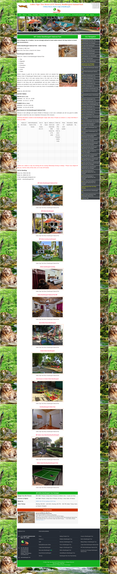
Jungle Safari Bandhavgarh (44, 547)
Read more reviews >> (40, 519)
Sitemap (92, 14)
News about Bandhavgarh (44, 550)
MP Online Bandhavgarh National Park (89, 547)
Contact (29, 14)
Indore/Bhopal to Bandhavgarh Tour (67, 552)
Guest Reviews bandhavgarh (45, 552)
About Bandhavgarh (51, 14)
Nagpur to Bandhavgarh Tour (66, 547)
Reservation (35, 14)
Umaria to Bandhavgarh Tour (87, 536)
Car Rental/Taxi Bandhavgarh (78, 14)
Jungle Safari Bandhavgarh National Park (89, 544)
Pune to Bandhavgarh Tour (65, 544)
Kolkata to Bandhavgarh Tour (66, 539)
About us (25, 14)
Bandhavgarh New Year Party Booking (68, 555)
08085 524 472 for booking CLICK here (46, 501)
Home (20, 14)
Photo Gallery (42, 14)
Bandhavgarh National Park (64, 14)
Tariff (87, 14)
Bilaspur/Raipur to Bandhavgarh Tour (89, 541)
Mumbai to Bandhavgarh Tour (66, 541)
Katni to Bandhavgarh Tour (86, 539)
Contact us (41, 539)
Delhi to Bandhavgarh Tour (65, 550)
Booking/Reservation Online (45, 544)
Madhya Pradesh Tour (64, 536)
